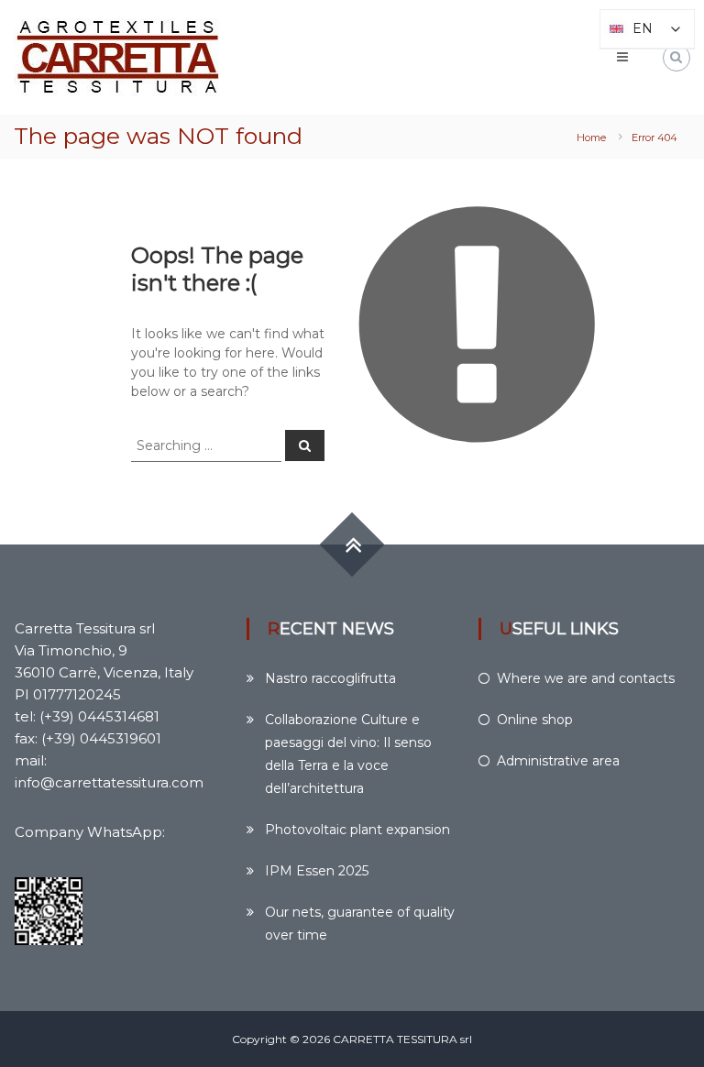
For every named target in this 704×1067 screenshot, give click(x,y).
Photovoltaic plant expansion (357, 829)
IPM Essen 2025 (316, 871)
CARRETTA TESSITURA (395, 1039)
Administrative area (558, 761)
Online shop (535, 719)
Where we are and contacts (586, 678)
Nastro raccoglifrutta (330, 678)
